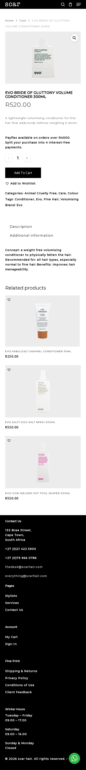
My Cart (11, 637)
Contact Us (14, 610)
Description (21, 227)
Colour (73, 193)
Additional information (31, 235)
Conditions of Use (19, 685)
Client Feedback (18, 692)
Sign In (11, 644)
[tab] (43, 226)
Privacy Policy (16, 678)
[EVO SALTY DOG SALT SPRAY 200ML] (43, 391)
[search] (63, 4)
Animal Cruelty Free (41, 193)
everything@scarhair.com (26, 576)
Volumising (70, 199)
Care (22, 20)
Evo (39, 199)
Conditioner (24, 199)
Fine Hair (51, 199)
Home (9, 20)
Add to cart (23, 173)
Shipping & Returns (21, 671)
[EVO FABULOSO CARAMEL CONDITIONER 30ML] (42, 321)
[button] (78, 4)
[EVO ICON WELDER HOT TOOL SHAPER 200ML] (43, 462)
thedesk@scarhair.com (24, 567)
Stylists (11, 596)
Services (12, 603)
